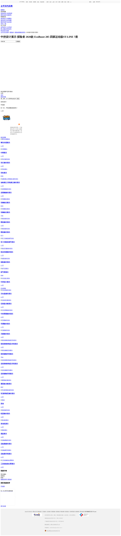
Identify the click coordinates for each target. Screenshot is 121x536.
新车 (27, 1)
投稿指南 (53, 511)
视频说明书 (4, 479)
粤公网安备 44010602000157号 (53, 530)
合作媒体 (49, 511)
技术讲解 (9, 20)
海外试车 (3, 20)
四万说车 (3, 30)
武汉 (65, 1)
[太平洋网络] (37, 516)
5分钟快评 (9, 13)
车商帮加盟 (72, 511)
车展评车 (9, 15)
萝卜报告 (3, 29)
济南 (68, 1)
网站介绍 (35, 511)
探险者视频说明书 (20, 32)
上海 (53, 1)
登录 (90, 1)
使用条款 (58, 511)
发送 (18, 98)
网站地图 (82, 511)
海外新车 (3, 18)
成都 (62, 1)
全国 (47, 1)
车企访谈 (9, 22)
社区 (38, 1)
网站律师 (62, 511)
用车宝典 (3, 15)
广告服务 (44, 511)
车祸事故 (9, 18)
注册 (94, 1)
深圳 (59, 1)
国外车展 (3, 22)
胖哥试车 (9, 29)
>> (70, 1)
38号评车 (3, 27)
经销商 (34, 1)
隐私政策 (39, 511)
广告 (5, 23)
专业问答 (42, 1)
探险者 (12, 32)
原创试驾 (3, 13)
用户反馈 (3, 506)
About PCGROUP (28, 511)
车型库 (30, 1)
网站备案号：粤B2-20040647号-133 (52, 524)
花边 (2, 23)
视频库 (3, 9)
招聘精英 (77, 511)
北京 (50, 1)
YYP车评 (9, 27)
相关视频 (3, 137)
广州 (56, 1)
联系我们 (67, 511)
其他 (7, 30)
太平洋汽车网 (7, 6)
